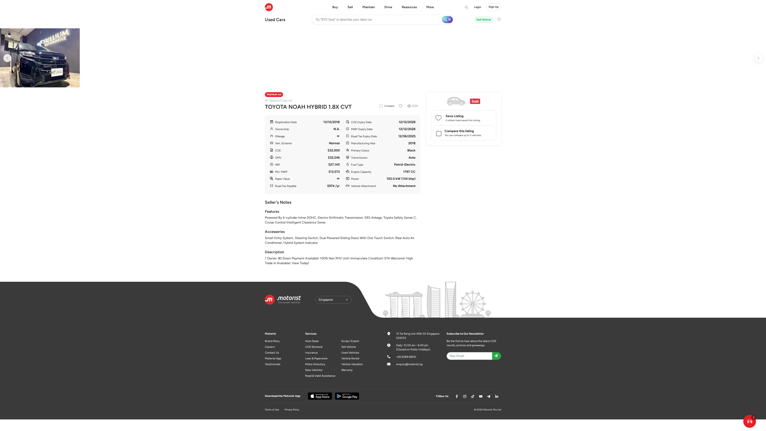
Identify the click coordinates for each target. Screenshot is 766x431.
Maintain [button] (368, 7)
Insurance (311, 352)
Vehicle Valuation (352, 364)
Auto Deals (312, 341)
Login (477, 7)
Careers (270, 347)
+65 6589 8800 (406, 357)
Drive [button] (388, 7)
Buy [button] (335, 7)
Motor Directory (315, 364)
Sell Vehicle (483, 19)
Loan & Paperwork (316, 358)
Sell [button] (350, 7)
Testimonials (272, 364)
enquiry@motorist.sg (409, 364)
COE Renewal (313, 347)
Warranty (346, 370)
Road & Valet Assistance (320, 376)
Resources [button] (409, 7)
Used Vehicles (350, 352)
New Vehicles (314, 370)
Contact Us (272, 352)
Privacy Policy (292, 409)
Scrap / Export (350, 341)
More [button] (430, 7)
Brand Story (272, 341)
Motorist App (273, 358)
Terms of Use (272, 409)
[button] (749, 421)
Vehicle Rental (350, 358)
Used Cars (275, 19)
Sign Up (493, 7)
